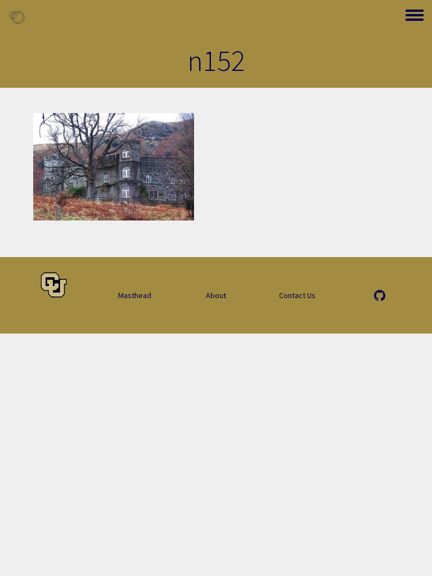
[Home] (16, 17)
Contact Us (297, 295)
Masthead (134, 295)
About (216, 295)
